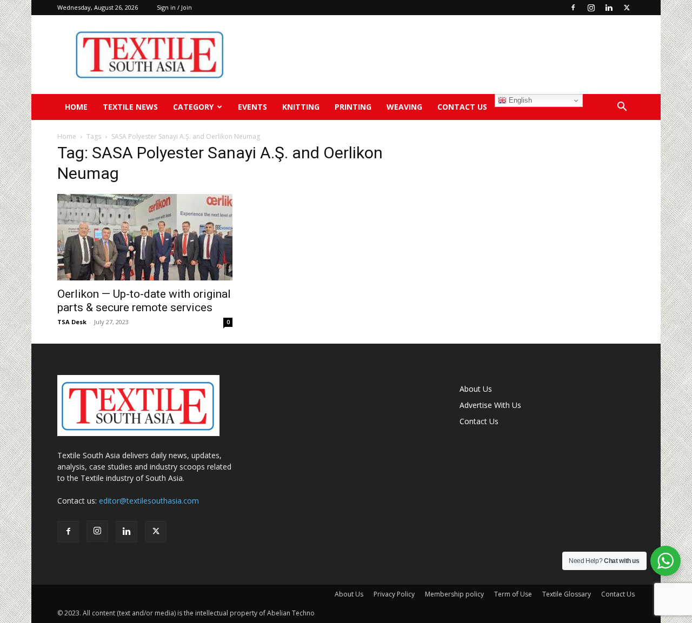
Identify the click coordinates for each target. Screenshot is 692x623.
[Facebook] (573, 7)
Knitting (301, 107)
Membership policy (454, 594)
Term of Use (513, 594)
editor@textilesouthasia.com (149, 500)
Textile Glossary (566, 594)
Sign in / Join (174, 7)
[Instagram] (591, 7)
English (519, 100)
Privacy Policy (394, 594)
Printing (353, 107)
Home (76, 107)
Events (252, 107)
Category (193, 107)
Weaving (404, 107)
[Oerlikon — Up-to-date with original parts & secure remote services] (144, 237)
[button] (622, 108)
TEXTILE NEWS (130, 107)
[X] (626, 7)
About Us (476, 389)
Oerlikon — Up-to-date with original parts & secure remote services (144, 300)
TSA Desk (71, 322)
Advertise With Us (490, 405)
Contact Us (462, 107)
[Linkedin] (609, 7)
